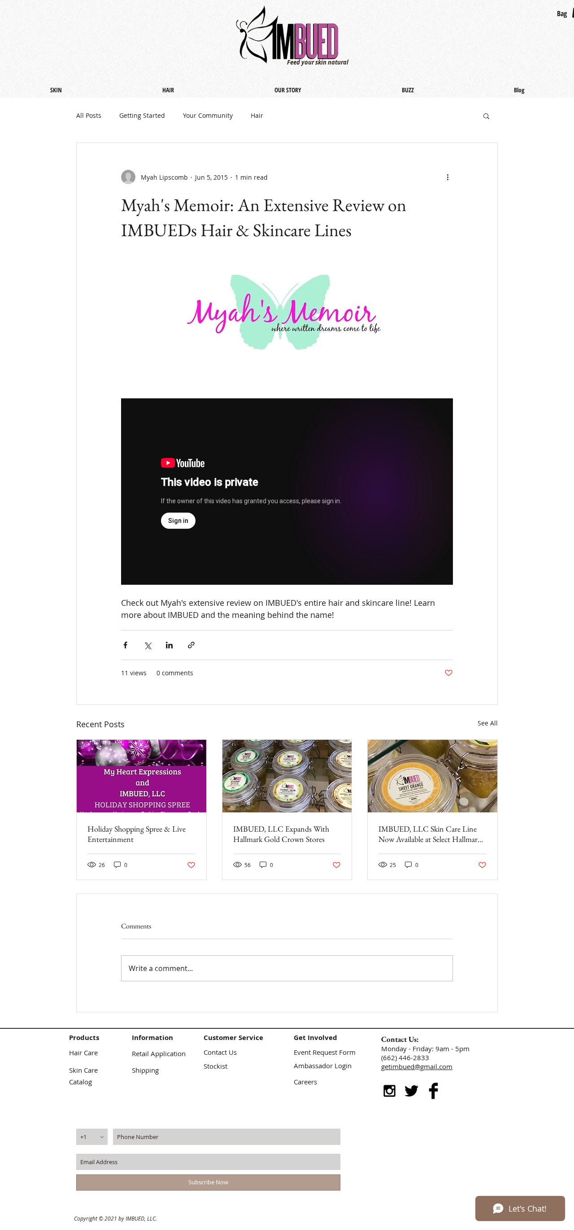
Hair (257, 115)
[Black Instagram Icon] (389, 1091)
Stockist (215, 1066)
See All (488, 723)
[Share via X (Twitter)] (147, 645)
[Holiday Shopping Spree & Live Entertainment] (141, 776)
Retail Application (159, 1053)
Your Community (208, 115)
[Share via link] (191, 645)
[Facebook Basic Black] (433, 1091)
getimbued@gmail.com (416, 1066)
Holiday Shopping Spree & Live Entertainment (136, 834)
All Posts (88, 115)
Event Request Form (325, 1052)
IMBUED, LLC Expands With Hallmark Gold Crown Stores (281, 834)
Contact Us (220, 1052)
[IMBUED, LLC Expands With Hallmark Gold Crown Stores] (287, 776)
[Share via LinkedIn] (169, 645)
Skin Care (83, 1070)
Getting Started (142, 115)
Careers (305, 1081)
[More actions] (447, 177)
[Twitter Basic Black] (411, 1091)
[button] (486, 115)
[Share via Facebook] (125, 645)
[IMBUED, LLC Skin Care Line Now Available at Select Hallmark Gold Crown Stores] (432, 776)
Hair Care (83, 1052)
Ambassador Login (323, 1065)
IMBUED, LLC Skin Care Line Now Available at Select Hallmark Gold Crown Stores (429, 834)
